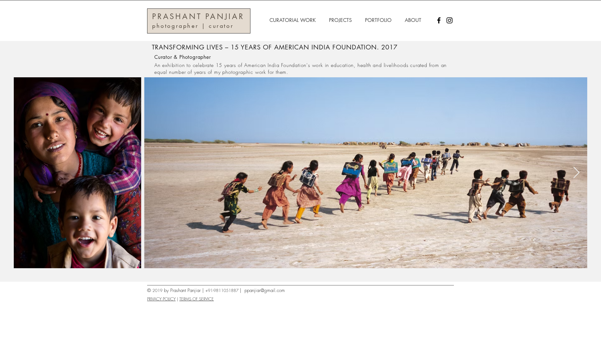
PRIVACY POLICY (161, 299)
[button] (294, 20)
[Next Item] (576, 173)
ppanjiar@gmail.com (264, 290)
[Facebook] (439, 20)
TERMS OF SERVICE (196, 299)
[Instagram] (449, 20)
